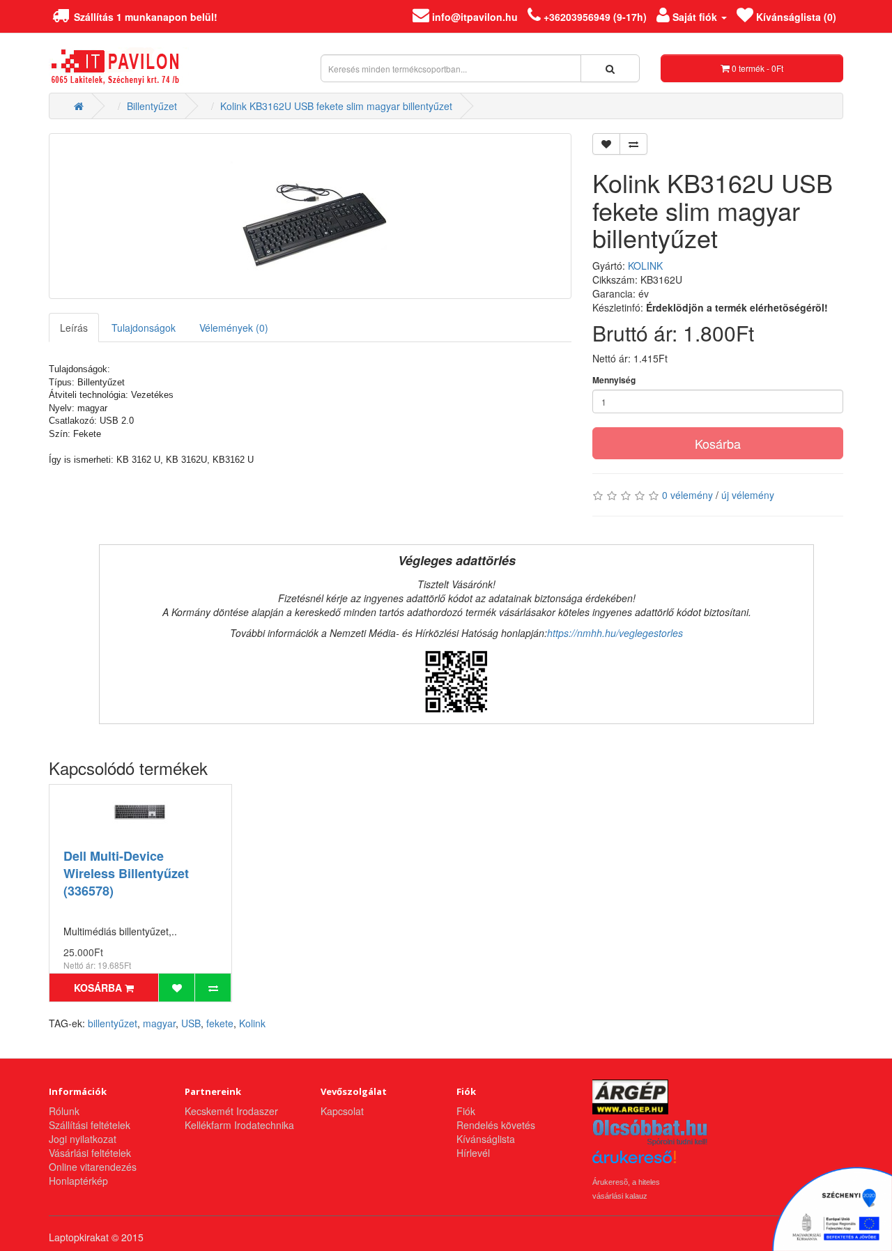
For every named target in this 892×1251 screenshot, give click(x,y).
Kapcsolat (342, 1111)
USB (191, 1023)
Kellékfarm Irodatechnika (239, 1125)
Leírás (74, 328)
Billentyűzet (152, 106)
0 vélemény (687, 495)
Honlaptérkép (78, 1181)
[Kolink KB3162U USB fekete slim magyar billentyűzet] (310, 216)
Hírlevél (473, 1153)
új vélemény (747, 495)
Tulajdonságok (144, 328)
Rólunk (64, 1111)
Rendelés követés (495, 1125)
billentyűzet (112, 1023)
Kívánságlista (485, 1139)
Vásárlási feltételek (90, 1153)
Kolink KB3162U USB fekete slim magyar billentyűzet (336, 106)
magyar (159, 1023)
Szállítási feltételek (89, 1125)
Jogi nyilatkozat (82, 1139)
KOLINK (645, 266)
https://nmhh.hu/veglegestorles (615, 633)
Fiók (465, 1111)
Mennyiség (614, 380)
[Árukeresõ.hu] (634, 1162)
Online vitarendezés (93, 1167)
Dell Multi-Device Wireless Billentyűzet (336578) (126, 873)
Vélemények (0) (233, 328)
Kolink (252, 1023)
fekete (219, 1023)
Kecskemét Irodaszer (231, 1111)
